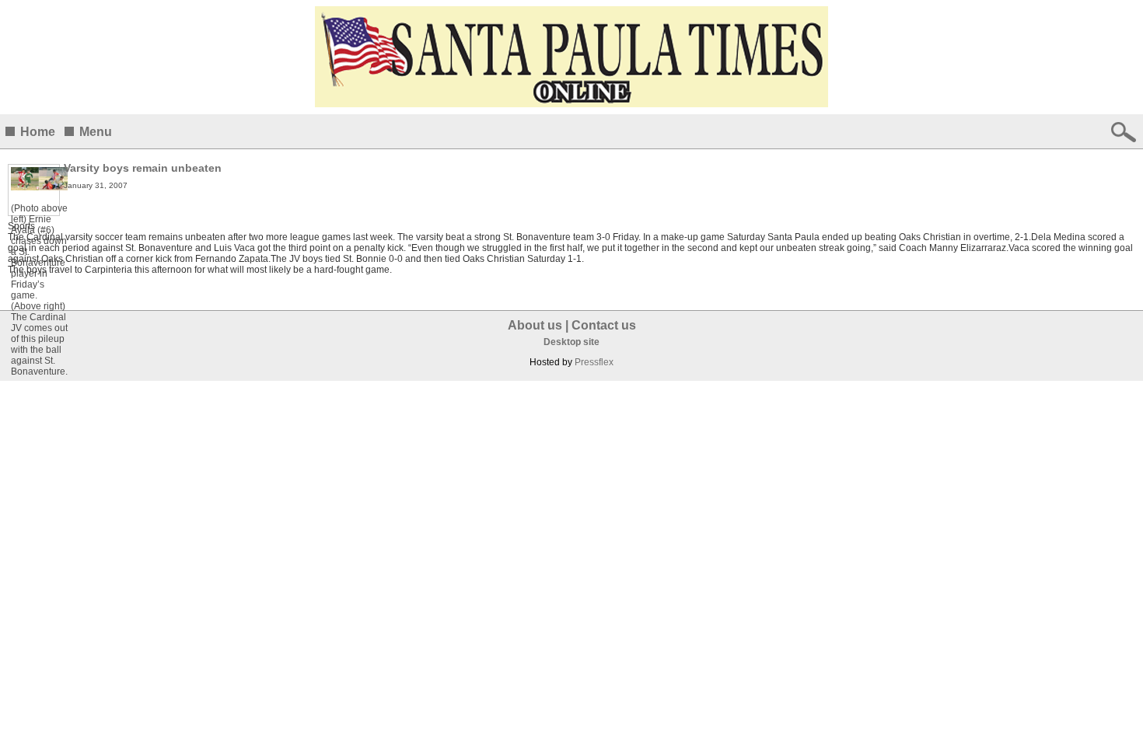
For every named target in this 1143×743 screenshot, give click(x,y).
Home (37, 131)
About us (535, 325)
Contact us (604, 325)
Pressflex (594, 362)
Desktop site (571, 342)
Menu (95, 131)
